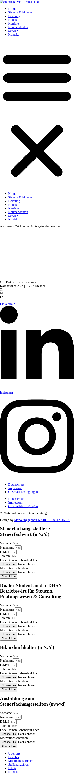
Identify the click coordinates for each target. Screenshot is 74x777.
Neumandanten (18, 27)
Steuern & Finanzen (21, 12)
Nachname (7, 547)
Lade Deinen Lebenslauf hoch (19, 560)
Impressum (15, 488)
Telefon (5, 556)
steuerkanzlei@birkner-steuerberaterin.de (31, 297)
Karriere (13, 23)
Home (12, 8)
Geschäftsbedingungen (23, 492)
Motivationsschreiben (14, 568)
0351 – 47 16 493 (15, 289)
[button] (37, 114)
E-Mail (5, 551)
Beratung (14, 16)
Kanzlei (13, 19)
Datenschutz (16, 484)
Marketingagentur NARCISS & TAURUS (42, 520)
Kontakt (13, 34)
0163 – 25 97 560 (16, 293)
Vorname (6, 543)
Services (13, 31)
